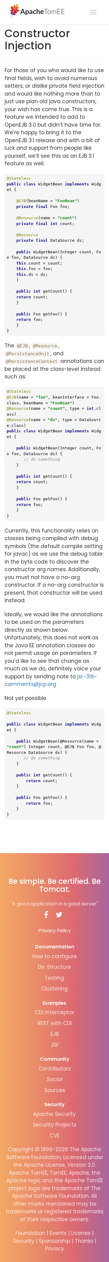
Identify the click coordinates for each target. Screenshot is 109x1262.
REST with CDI (55, 1023)
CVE (54, 1135)
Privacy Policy (54, 930)
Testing (54, 978)
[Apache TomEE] (37, 11)
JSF (55, 1045)
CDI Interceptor (54, 1012)
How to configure (54, 956)
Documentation (54, 946)
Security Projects (54, 1124)
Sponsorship (54, 1241)
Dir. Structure (54, 967)
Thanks (84, 1241)
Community (54, 1059)
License (81, 1233)
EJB (55, 1034)
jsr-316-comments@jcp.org (51, 680)
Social (54, 1079)
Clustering (54, 988)
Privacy (54, 1248)
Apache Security (54, 1114)
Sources (54, 1090)
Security (54, 1104)
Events (58, 1233)
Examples (54, 1003)
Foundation (30, 1233)
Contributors (54, 1068)
